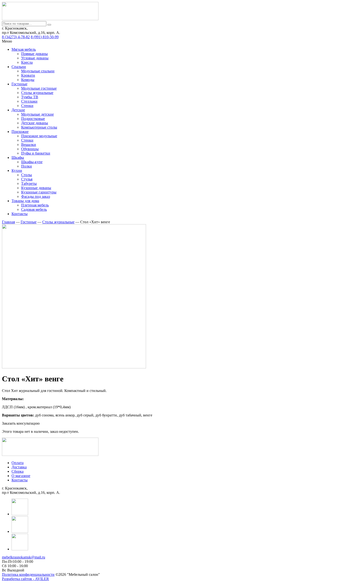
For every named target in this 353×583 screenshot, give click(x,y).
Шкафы (18, 157)
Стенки (27, 106)
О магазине (21, 476)
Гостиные (19, 84)
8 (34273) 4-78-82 (16, 37)
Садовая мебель (34, 209)
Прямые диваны (34, 54)
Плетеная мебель (35, 205)
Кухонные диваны (36, 188)
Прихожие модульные (39, 136)
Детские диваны (34, 123)
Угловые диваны (35, 58)
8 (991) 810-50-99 (45, 37)
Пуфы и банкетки (35, 153)
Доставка (19, 467)
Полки (26, 166)
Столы (26, 175)
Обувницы (30, 149)
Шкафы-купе (32, 162)
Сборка (18, 471)
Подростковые (33, 119)
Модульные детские (37, 114)
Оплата (18, 463)
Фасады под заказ (35, 196)
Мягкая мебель (24, 49)
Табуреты (29, 183)
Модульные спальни (38, 71)
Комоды (27, 80)
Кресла (27, 62)
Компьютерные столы (39, 127)
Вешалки (28, 145)
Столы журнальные (37, 93)
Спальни (19, 67)
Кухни (17, 170)
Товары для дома (25, 201)
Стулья (26, 179)
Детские (18, 110)
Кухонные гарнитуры (38, 192)
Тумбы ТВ (29, 97)
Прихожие (20, 132)
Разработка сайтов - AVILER (25, 579)
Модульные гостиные (39, 88)
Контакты (20, 214)
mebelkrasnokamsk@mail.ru (23, 557)
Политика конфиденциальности (28, 574)
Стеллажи (29, 101)
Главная (8, 222)
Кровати (28, 75)
